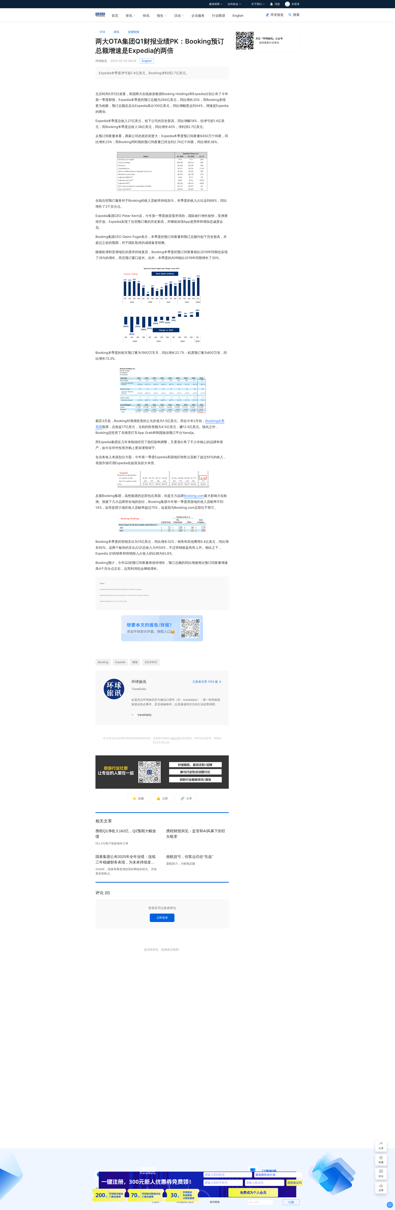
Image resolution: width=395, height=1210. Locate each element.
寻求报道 (276, 15)
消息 (277, 4)
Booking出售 (215, 421)
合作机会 (233, 4)
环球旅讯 (138, 681)
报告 (160, 15)
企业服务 (198, 15)
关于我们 (256, 4)
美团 (98, 427)
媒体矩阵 (214, 4)
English (238, 15)
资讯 (129, 15)
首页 (115, 15)
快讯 (146, 15)
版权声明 (176, 738)
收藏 (138, 798)
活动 (177, 15)
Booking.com (194, 496)
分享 (186, 798)
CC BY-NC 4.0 (161, 742)
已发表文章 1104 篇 (205, 681)
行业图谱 (218, 15)
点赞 (162, 798)
